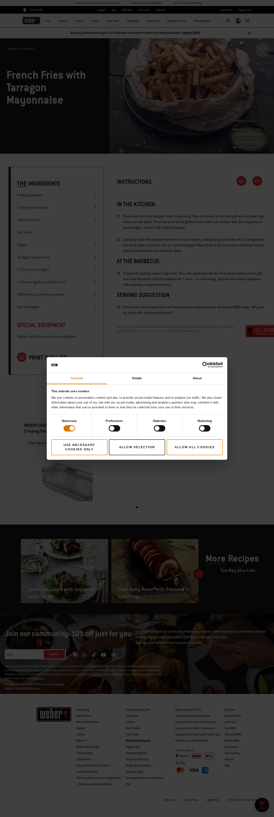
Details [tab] (137, 378)
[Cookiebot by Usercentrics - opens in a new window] (205, 365)
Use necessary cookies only (79, 447)
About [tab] (197, 378)
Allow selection (137, 447)
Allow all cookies (195, 447)
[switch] (114, 428)
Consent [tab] (77, 378)
